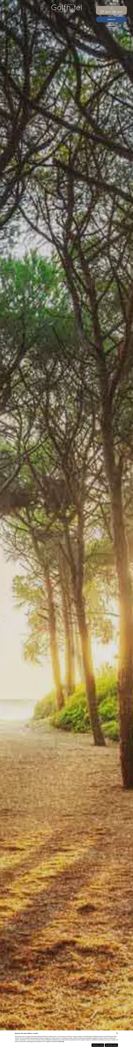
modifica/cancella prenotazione (111, 26)
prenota (111, 19)
